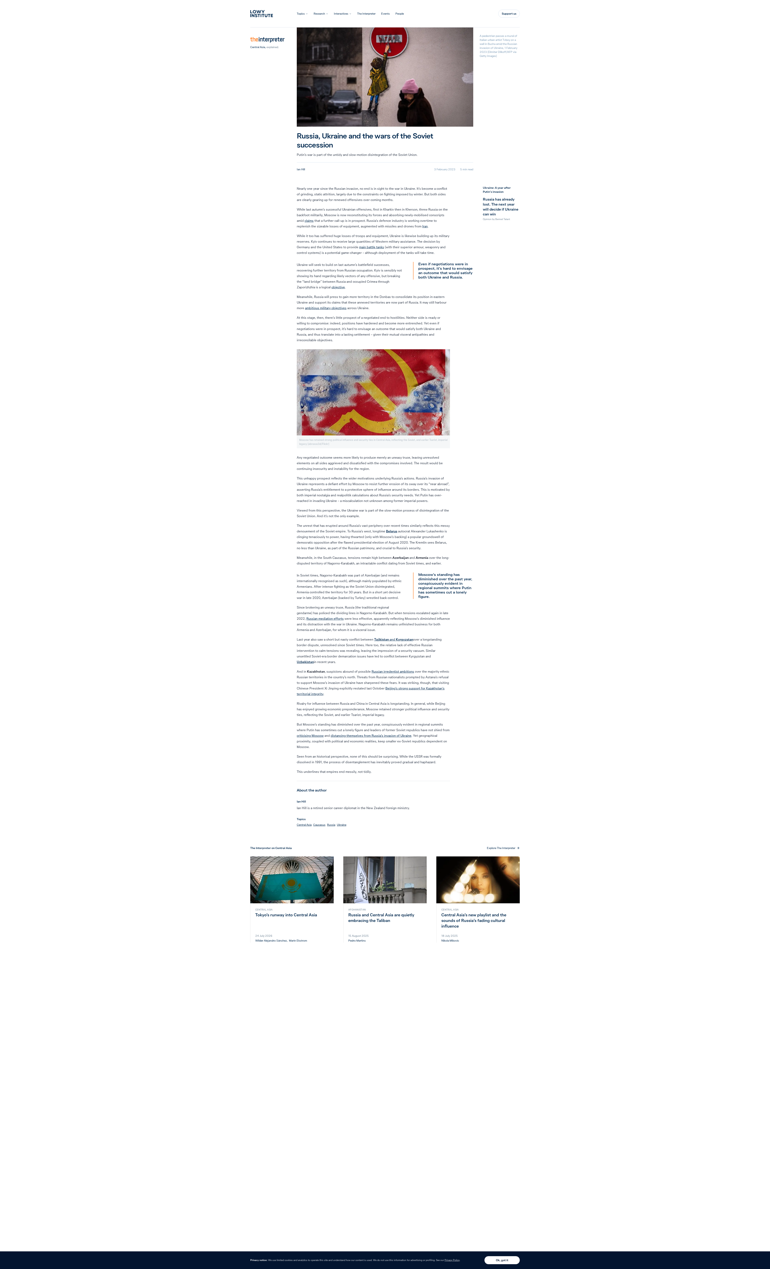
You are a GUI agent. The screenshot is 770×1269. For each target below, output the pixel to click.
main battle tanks (371, 247)
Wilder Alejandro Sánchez (271, 940)
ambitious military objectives (325, 308)
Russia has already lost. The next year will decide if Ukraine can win (500, 206)
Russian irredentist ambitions (393, 671)
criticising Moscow (310, 736)
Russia (331, 825)
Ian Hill (301, 169)
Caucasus (319, 825)
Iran (425, 226)
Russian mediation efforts (325, 619)
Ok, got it (502, 1260)
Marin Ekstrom (298, 940)
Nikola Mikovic (450, 940)
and (393, 639)
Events (385, 13)
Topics (301, 13)
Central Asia (257, 47)
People (399, 13)
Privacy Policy (452, 1260)
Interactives (341, 13)
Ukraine (341, 825)
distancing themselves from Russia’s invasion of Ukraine (371, 736)
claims (309, 221)
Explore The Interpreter (501, 848)
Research (319, 13)
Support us (509, 13)
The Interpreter (366, 13)
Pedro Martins (357, 940)
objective (338, 287)
